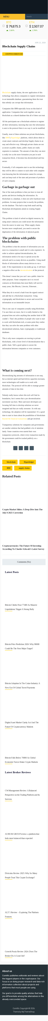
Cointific (16, 1008)
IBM (7, 138)
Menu (6, 16)
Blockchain (6, 93)
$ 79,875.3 (13, 26)
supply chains (24, 468)
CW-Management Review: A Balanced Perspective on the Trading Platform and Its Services (22, 794)
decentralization (26, 270)
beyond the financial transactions (14, 419)
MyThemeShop (28, 1012)
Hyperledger (15, 138)
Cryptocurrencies (14, 54)
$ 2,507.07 (36, 26)
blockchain (11, 462)
